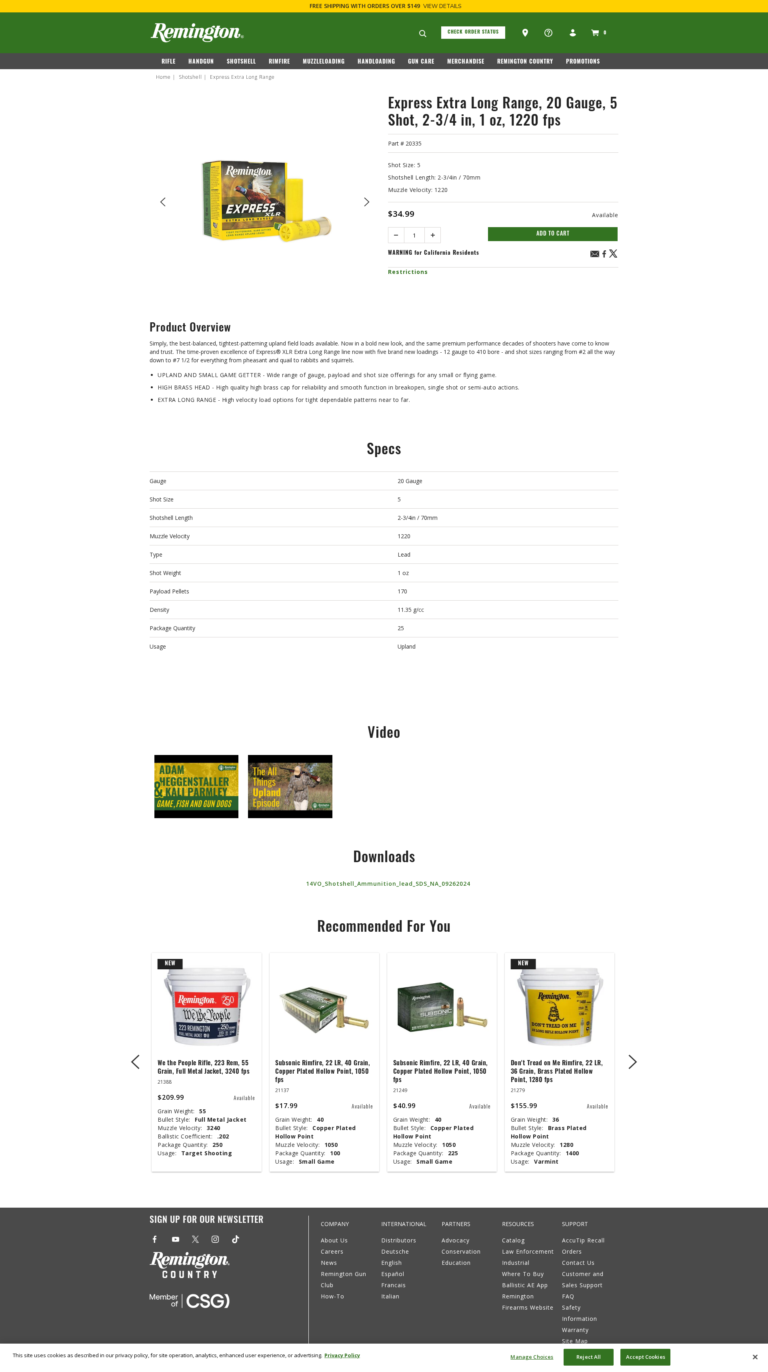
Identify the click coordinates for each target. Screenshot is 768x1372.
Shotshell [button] (241, 62)
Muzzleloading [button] (324, 62)
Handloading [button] (376, 62)
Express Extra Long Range (242, 77)
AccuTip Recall (583, 1240)
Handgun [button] (201, 62)
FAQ (568, 1296)
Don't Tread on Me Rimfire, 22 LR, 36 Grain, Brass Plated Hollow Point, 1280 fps (557, 1072)
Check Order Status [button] (473, 32)
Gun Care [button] (421, 62)
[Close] (755, 1357)
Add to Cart (553, 234)
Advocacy (456, 1240)
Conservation (461, 1251)
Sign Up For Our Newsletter (207, 1220)
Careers (332, 1251)
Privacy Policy (342, 1355)
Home (163, 77)
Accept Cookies (645, 1356)
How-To (332, 1296)
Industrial (516, 1262)
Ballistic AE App (525, 1285)
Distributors (398, 1240)
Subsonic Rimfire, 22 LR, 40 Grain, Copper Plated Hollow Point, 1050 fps (322, 1072)
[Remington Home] (197, 32)
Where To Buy (523, 1274)
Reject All (588, 1356)
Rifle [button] (169, 62)
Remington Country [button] (525, 62)
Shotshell (190, 77)
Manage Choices (531, 1356)
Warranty (575, 1330)
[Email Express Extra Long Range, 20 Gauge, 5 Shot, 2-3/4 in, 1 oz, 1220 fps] (594, 255)
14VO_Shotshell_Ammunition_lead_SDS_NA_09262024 (388, 883)
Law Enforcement (528, 1251)
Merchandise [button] (465, 62)
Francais (393, 1285)
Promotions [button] (583, 62)
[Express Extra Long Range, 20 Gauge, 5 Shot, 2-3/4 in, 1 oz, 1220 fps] (265, 200)
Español (392, 1274)
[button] (526, 33)
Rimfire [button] (279, 62)
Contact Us (578, 1262)
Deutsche (395, 1251)
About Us (334, 1240)
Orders (572, 1251)
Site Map (575, 1341)
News (329, 1262)
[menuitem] (171, 63)
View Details (442, 6)
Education (456, 1262)
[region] (384, 1358)
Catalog (513, 1240)
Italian (390, 1296)
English (391, 1262)
